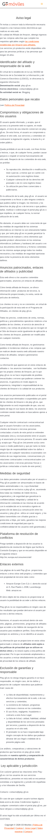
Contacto (28, 831)
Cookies (19, 828)
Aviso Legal (30, 828)
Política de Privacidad (14, 105)
